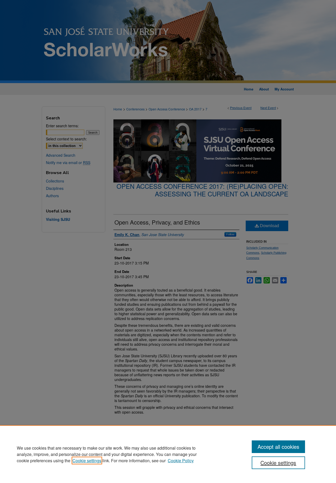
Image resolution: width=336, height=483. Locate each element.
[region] (168, 454)
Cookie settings (86, 460)
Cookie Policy (181, 460)
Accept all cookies (278, 446)
